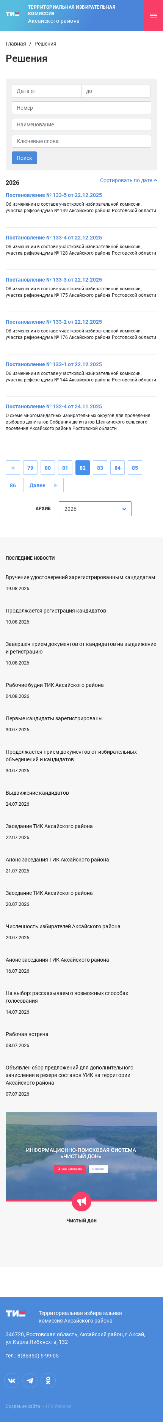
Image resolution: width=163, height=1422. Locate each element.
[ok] (48, 1380)
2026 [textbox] (70, 509)
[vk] (11, 1380)
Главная (16, 44)
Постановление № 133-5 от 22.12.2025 (54, 195)
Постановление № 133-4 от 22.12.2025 (54, 238)
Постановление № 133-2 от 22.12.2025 (54, 322)
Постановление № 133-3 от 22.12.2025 (54, 280)
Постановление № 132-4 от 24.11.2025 (54, 406)
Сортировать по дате (126, 180)
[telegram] (30, 1380)
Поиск (24, 158)
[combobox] (95, 508)
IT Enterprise (58, 1406)
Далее (37, 485)
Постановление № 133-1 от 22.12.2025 (54, 364)
